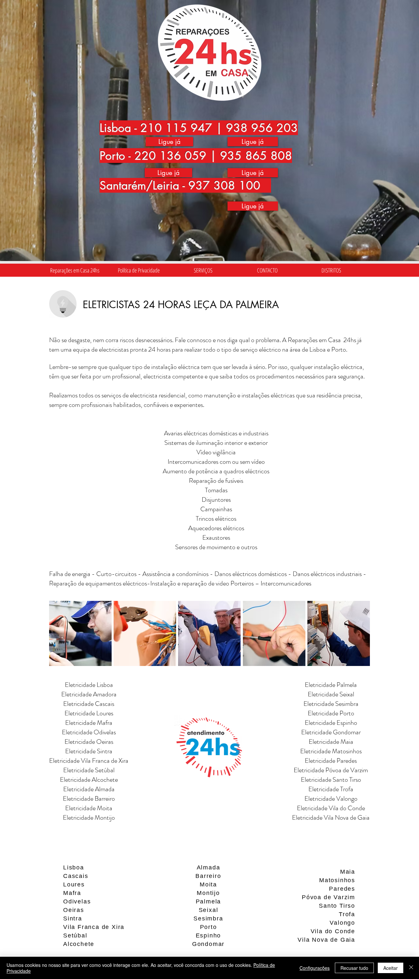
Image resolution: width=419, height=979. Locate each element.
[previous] (63, 639)
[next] (356, 639)
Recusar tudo (354, 968)
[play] (356, 661)
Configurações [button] (315, 968)
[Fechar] (411, 968)
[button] (203, 270)
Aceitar (390, 968)
